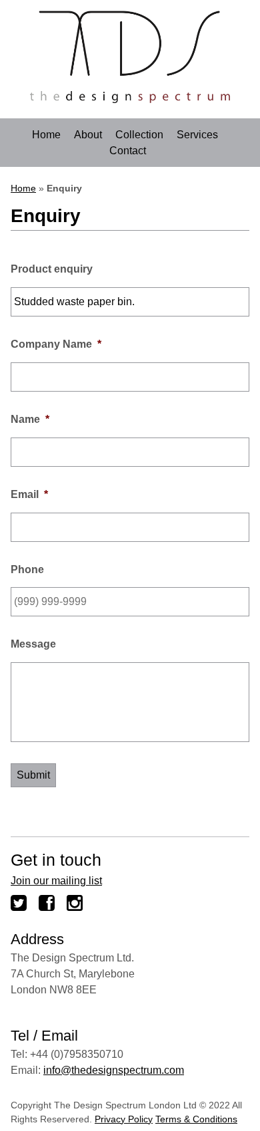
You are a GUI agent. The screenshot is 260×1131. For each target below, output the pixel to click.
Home (46, 135)
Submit (33, 775)
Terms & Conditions (196, 1119)
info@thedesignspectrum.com (113, 1070)
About (88, 135)
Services (197, 135)
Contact (127, 151)
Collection (139, 135)
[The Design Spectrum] (130, 99)
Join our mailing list (56, 880)
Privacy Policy (124, 1119)
